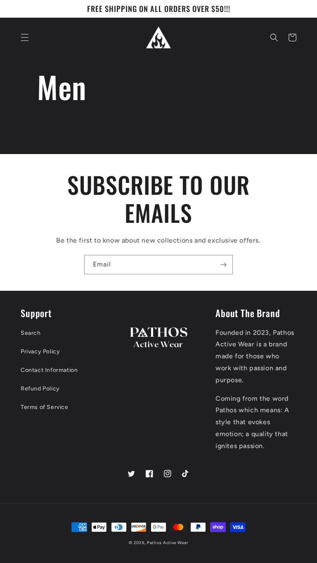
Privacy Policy (40, 351)
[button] (25, 37)
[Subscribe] (223, 264)
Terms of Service (45, 407)
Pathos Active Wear (167, 542)
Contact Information (49, 370)
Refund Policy (40, 388)
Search (31, 332)
